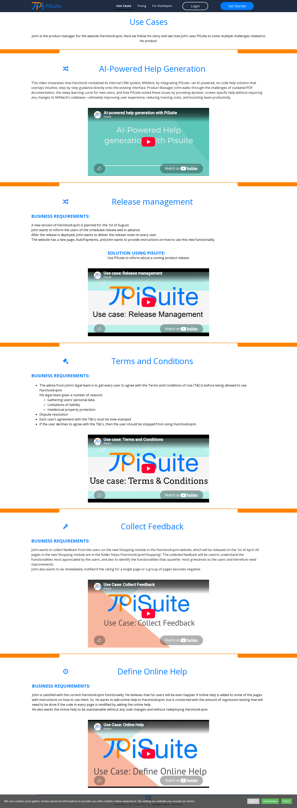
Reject (253, 801)
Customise (270, 801)
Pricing (141, 6)
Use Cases (123, 6)
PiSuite (53, 6)
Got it (286, 801)
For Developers (162, 6)
